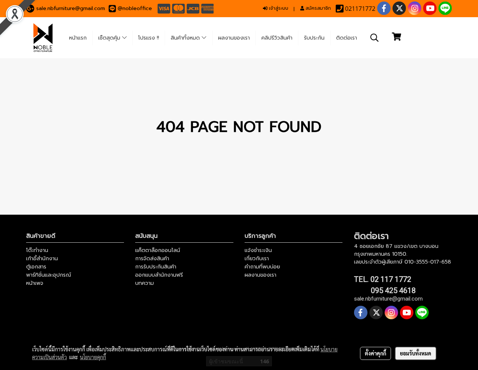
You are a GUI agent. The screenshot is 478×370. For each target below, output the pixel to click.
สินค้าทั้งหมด (186, 38)
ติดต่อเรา (346, 38)
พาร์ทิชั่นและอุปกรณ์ (48, 275)
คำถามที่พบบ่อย (262, 267)
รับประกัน (314, 38)
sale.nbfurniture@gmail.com (70, 8)
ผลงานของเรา (234, 38)
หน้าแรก (78, 38)
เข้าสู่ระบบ (277, 8)
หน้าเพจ (34, 283)
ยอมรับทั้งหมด (415, 353)
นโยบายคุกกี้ (93, 357)
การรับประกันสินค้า (155, 267)
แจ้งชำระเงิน (258, 250)
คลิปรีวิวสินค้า (276, 38)
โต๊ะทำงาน (37, 250)
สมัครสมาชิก (317, 8)
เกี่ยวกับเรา (257, 258)
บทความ (144, 283)
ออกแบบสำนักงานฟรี (159, 275)
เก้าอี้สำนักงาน (42, 258)
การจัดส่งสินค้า (152, 258)
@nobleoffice (135, 8)
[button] (374, 38)
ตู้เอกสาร (36, 267)
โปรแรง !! (148, 38)
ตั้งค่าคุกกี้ (375, 353)
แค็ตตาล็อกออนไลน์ (157, 250)
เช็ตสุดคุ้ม (110, 38)
